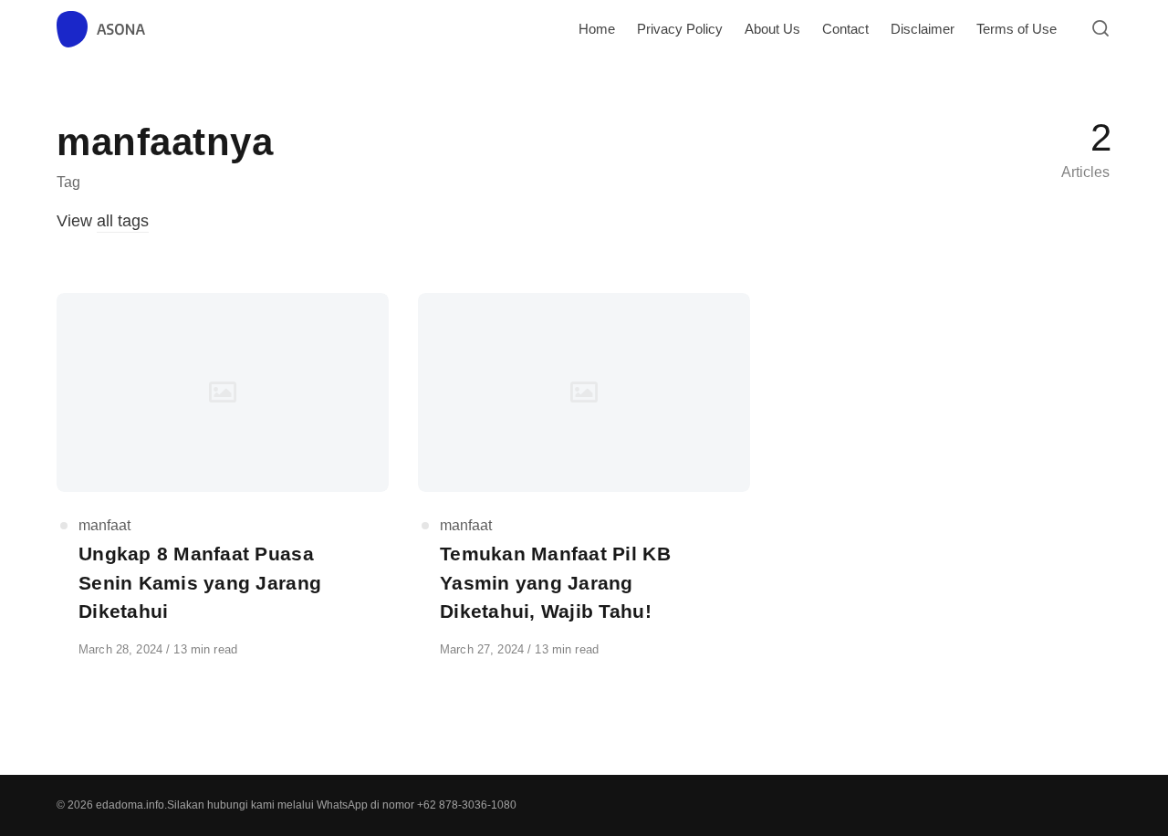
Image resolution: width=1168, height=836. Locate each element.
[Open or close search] (1100, 29)
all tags (123, 221)
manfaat (104, 525)
